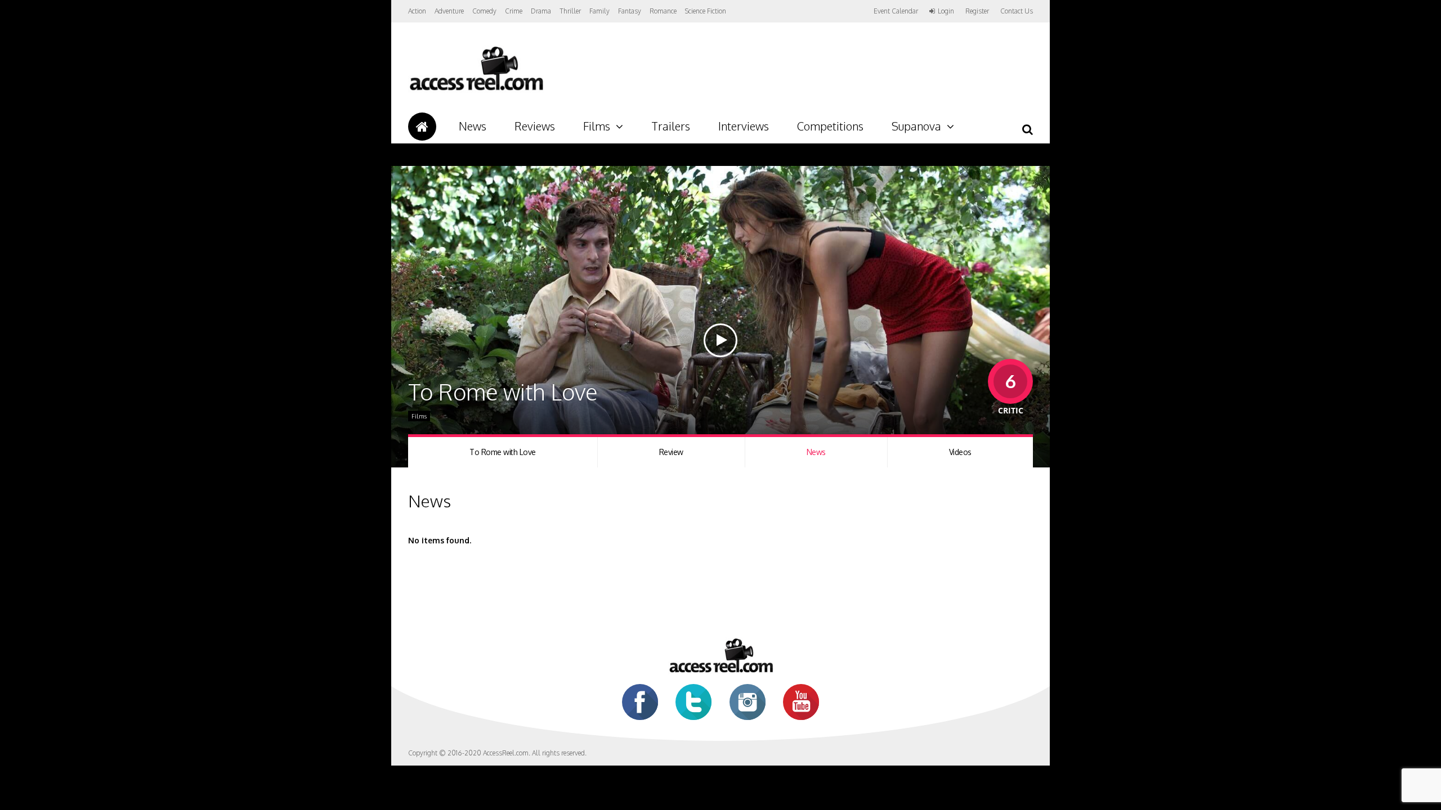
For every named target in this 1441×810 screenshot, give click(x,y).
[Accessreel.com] (476, 90)
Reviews (534, 126)
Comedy (484, 11)
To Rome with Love (502, 452)
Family (599, 11)
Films (596, 126)
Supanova (916, 126)
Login (946, 11)
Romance (663, 11)
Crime (513, 11)
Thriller (570, 11)
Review (671, 452)
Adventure (449, 11)
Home (422, 126)
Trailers (670, 126)
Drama (541, 11)
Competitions (830, 126)
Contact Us (1016, 11)
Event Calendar (896, 11)
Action (417, 11)
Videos (960, 452)
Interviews (743, 126)
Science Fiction (705, 11)
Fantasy (629, 11)
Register (977, 11)
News (472, 126)
